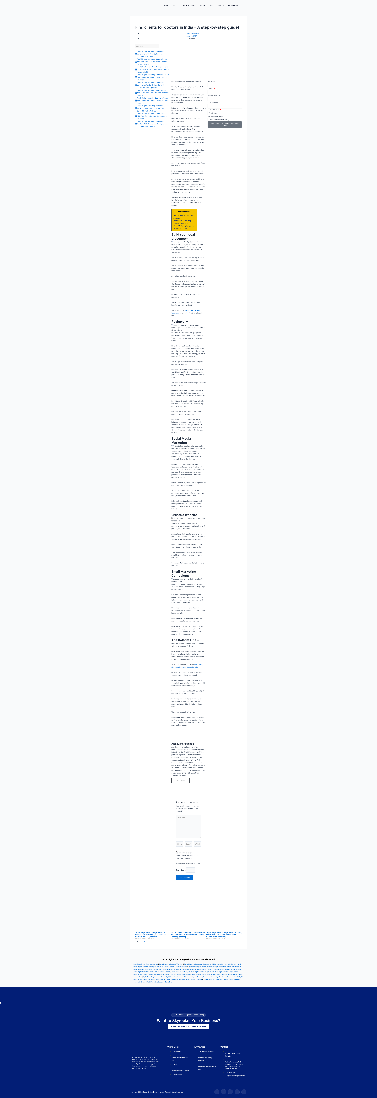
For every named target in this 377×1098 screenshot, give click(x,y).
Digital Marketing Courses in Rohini (165, 974)
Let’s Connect (233, 5)
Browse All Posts (180, 781)
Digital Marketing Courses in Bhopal (197, 972)
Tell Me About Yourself (216, 116)
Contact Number (214, 96)
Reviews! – (177, 218)
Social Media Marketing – (182, 221)
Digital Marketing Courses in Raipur (213, 974)
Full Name (211, 82)
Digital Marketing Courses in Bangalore (159, 982)
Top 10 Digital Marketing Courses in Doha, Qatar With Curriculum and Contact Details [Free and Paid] (224, 934)
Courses (202, 5)
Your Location (213, 103)
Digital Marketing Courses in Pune (154, 977)
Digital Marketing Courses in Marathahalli (228, 967)
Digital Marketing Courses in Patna (203, 977)
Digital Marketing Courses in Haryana (189, 974)
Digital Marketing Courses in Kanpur (221, 972)
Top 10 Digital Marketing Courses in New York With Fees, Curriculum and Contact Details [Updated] (188, 934)
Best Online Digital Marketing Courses (146, 964)
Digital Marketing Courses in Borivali (224, 964)
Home (166, 5)
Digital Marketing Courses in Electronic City (147, 969)
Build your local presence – (182, 215)
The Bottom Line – (179, 228)
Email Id (211, 89)
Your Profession (214, 110)
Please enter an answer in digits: (188, 863)
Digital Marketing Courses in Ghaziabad (178, 977)
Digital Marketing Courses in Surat (227, 977)
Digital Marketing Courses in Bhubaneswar (197, 964)
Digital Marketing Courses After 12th (171, 964)
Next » (146, 942)
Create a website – (180, 223)
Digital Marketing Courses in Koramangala (227, 969)
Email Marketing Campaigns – (184, 226)
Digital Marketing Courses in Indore (201, 969)
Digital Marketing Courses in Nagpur (190, 979)
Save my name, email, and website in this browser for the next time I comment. (187, 855)
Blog (211, 5)
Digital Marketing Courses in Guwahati (173, 972)
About (175, 5)
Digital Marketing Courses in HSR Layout (176, 969)
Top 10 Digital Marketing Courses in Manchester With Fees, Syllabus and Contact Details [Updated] (150, 934)
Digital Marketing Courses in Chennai (166, 979)
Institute (221, 5)
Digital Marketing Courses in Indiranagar (201, 967)
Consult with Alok (188, 5)
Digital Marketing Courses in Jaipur (176, 967)
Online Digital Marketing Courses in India (146, 972)
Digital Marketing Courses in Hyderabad (215, 979)
